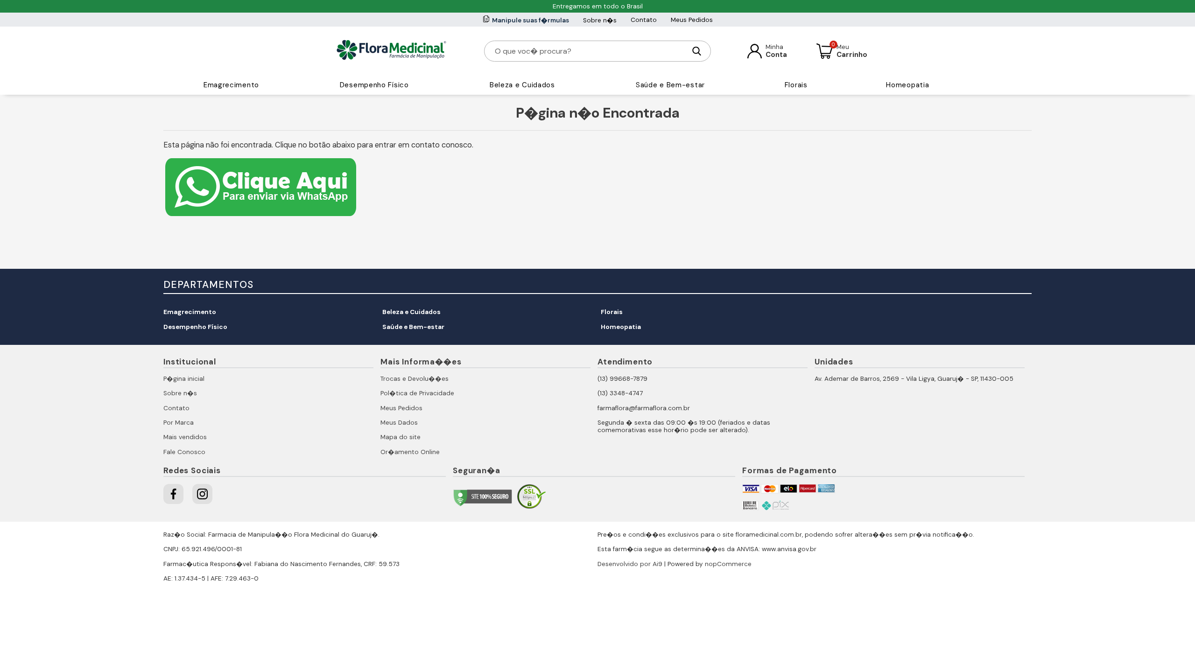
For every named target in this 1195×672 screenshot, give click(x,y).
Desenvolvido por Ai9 (630, 564)
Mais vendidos (185, 437)
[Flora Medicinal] (391, 51)
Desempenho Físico (374, 85)
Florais (796, 85)
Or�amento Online (410, 452)
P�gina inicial (183, 379)
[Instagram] (202, 494)
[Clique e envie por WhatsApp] (260, 217)
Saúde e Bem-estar (670, 85)
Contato (644, 20)
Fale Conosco (184, 452)
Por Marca (178, 423)
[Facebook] (173, 494)
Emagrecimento (231, 85)
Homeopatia (907, 85)
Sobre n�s (600, 20)
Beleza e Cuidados (522, 85)
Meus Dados (399, 423)
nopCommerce (728, 564)
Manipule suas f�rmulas (530, 20)
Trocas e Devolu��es (414, 379)
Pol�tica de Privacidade (417, 393)
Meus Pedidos (692, 20)
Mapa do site (400, 437)
